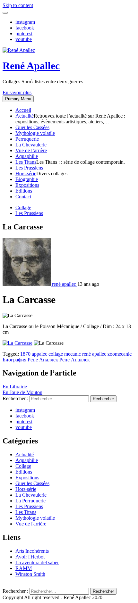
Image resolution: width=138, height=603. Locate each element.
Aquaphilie (26, 156)
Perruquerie (27, 139)
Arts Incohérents (32, 551)
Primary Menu (18, 98)
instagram (25, 22)
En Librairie (15, 386)
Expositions (27, 185)
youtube (23, 39)
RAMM (23, 568)
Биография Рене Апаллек (30, 359)
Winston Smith (30, 574)
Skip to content (18, 5)
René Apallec (31, 65)
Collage (23, 207)
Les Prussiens (29, 167)
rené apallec (94, 354)
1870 (25, 354)
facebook (24, 27)
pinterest (23, 33)
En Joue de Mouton (22, 392)
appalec (39, 354)
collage (55, 354)
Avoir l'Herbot (30, 556)
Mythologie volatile (35, 133)
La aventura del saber (37, 562)
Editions (23, 191)
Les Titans (25, 162)
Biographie (26, 179)
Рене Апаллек (74, 359)
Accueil (23, 110)
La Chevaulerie (31, 144)
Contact (23, 196)
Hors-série (25, 173)
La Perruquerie (30, 500)
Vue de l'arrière (30, 523)
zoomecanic (120, 354)
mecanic (72, 354)
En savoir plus (17, 92)
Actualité (24, 116)
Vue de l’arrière (31, 150)
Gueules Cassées (32, 127)
